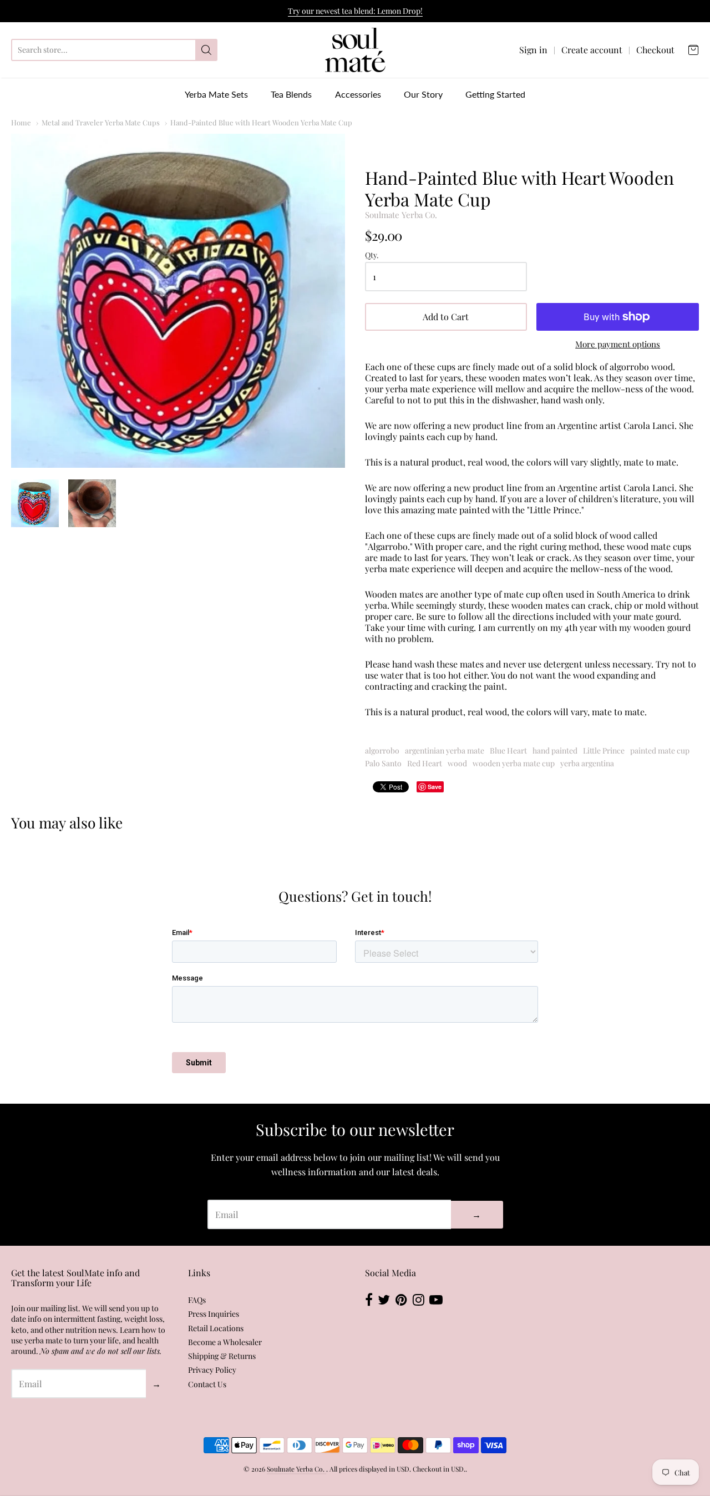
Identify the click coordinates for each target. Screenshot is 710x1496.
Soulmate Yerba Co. (401, 214)
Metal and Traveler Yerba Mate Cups (101, 122)
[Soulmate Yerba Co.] (355, 50)
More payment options (617, 344)
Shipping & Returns (222, 1356)
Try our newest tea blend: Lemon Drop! (355, 11)
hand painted (554, 750)
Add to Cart (446, 316)
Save (435, 786)
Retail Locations (216, 1328)
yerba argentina (587, 763)
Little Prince (604, 750)
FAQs (197, 1300)
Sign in (533, 49)
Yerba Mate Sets (216, 94)
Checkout (655, 49)
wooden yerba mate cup (514, 763)
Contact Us (207, 1384)
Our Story (423, 94)
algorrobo (382, 750)
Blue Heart (508, 750)
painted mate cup (659, 750)
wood (457, 763)
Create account (591, 49)
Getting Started (495, 94)
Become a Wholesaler (225, 1342)
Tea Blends (291, 94)
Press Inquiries (213, 1313)
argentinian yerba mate (444, 750)
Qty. (372, 255)
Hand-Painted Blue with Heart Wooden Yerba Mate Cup (261, 122)
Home (21, 122)
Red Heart (424, 763)
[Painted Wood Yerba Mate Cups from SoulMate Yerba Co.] (178, 301)
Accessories (358, 94)
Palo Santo (383, 763)
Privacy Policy (212, 1369)
